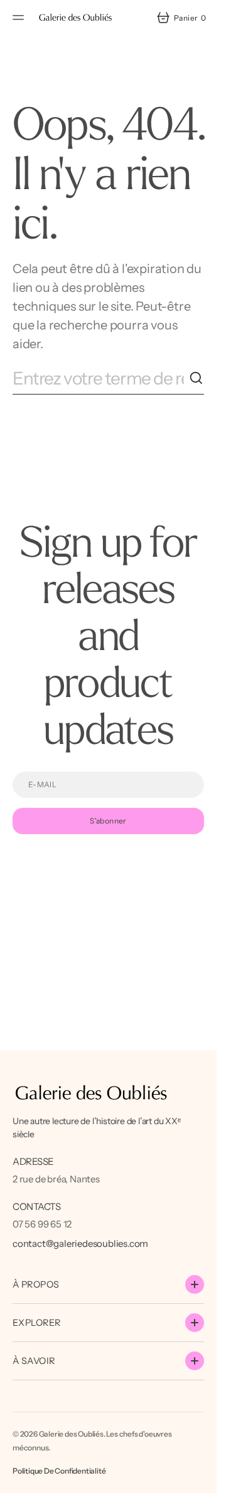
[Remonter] (201, 1478)
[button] (20, 17)
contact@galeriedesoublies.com (80, 1243)
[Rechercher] (196, 378)
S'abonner (108, 820)
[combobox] (101, 378)
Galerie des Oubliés (71, 1434)
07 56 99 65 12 (42, 1224)
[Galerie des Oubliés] (75, 17)
